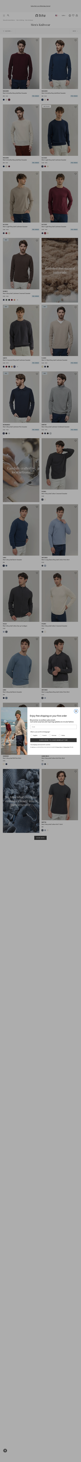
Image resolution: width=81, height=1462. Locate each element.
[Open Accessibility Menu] (5, 1451)
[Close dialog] (76, 711)
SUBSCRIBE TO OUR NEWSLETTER (53, 740)
